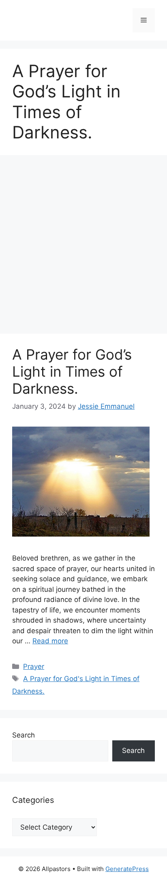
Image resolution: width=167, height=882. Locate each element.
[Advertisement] (83, 246)
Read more (50, 641)
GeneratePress (127, 869)
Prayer (33, 666)
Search (23, 735)
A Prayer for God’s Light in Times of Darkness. (72, 371)
